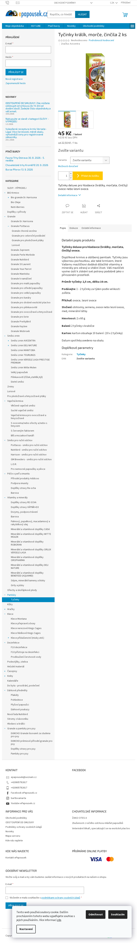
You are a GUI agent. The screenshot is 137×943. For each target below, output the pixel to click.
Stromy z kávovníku (17, 719)
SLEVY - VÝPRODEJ (16, 188)
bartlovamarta (18, 798)
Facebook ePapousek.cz (24, 793)
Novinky (10, 831)
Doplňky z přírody (16, 212)
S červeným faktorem (22, 431)
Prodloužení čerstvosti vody (26, 657)
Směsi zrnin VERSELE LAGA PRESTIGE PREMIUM (30, 361)
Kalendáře (12, 681)
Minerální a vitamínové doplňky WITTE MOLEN (31, 535)
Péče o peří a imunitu (18, 474)
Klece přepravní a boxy (23, 623)
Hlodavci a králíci (16, 724)
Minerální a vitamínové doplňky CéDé (30, 529)
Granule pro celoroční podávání (28, 236)
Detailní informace (67, 195)
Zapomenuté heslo (16, 83)
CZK (112, 2)
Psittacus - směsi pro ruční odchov (29, 445)
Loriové (16, 245)
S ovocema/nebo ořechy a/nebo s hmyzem (29, 424)
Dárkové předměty (17, 690)
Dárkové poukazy (20, 709)
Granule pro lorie (20, 317)
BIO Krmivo (13, 193)
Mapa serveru (13, 836)
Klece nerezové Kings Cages (26, 628)
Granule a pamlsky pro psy (21, 728)
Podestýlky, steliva (17, 662)
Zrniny (10, 386)
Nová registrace (14, 79)
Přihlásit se (16, 72)
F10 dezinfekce (19, 647)
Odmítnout (95, 914)
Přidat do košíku (90, 175)
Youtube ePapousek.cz (23, 803)
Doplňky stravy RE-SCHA (23, 502)
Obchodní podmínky (65, 2)
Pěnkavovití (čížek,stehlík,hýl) (27, 377)
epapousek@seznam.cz (24, 777)
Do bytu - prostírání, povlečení (23, 685)
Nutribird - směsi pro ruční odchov (29, 450)
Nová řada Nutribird (17, 714)
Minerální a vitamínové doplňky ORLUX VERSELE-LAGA (31, 551)
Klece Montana (19, 619)
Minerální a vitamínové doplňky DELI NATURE (29, 566)
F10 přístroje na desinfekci (25, 652)
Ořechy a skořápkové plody (22, 590)
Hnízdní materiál (15, 666)
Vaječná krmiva (15, 401)
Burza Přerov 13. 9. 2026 (19, 169)
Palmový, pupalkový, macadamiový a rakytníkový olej (30, 523)
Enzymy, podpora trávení (24, 512)
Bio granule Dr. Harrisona (24, 197)
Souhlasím (118, 914)
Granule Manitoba (20, 274)
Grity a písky (17, 585)
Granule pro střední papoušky (27, 288)
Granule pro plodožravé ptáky (28, 240)
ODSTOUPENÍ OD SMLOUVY (20, 822)
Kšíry (10, 604)
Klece (10, 614)
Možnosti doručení (68, 166)
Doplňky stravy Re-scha (23, 488)
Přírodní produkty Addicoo (25, 478)
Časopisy (12, 671)
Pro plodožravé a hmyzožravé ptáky (26, 396)
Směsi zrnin (13, 336)
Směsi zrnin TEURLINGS (23, 355)
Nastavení (26, 929)
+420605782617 (19, 782)
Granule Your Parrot (21, 269)
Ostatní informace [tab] (91, 228)
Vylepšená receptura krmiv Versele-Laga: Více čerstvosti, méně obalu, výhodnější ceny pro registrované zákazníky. (26, 133)
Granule (11, 216)
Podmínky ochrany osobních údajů (24, 827)
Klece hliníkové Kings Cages (26, 633)
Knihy (10, 676)
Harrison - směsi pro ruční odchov (29, 454)
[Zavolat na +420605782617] (11, 2)
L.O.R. (14, 464)
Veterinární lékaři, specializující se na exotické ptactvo (101, 828)
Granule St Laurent (21, 264)
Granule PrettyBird (21, 321)
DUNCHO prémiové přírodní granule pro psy (31, 742)
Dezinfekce (13, 643)
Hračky (11, 609)
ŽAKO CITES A (79, 818)
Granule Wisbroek (20, 331)
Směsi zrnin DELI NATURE (24, 345)
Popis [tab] (63, 228)
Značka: (70, 44)
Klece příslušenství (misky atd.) (27, 638)
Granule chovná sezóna (24, 231)
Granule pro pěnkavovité (24, 307)
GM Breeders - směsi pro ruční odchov (31, 459)
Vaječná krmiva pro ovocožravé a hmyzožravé (28, 417)
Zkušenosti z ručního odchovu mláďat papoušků (97, 823)
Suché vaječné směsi (22, 410)
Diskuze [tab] (74, 228)
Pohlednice (17, 700)
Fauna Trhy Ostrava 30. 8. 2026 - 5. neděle (25, 159)
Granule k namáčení (21, 278)
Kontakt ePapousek (16, 857)
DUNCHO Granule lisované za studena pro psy (30, 735)
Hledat (82, 14)
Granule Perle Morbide (23, 255)
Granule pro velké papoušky (26, 293)
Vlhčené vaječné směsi (23, 405)
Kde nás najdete (14, 840)
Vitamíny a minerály (17, 497)
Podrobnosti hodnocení (101, 40)
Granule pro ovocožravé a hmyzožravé (31, 312)
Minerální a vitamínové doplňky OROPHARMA (27, 558)
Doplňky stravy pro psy (23, 749)
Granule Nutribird (20, 259)
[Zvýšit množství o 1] (71, 174)
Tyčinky (15, 599)
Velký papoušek (19, 372)
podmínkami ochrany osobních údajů (60, 898)
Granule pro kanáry (21, 298)
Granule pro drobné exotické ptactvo (30, 302)
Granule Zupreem (20, 250)
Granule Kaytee (19, 326)
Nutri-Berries (17, 207)
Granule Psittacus (20, 226)
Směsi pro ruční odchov (19, 440)
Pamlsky (11, 595)
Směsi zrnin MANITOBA (23, 350)
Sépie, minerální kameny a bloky (28, 580)
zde (59, 920)
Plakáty (15, 695)
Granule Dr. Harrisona (22, 221)
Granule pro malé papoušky (25, 283)
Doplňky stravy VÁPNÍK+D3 (25, 507)
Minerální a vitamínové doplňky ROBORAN (27, 543)
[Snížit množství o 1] (71, 178)
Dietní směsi (17, 382)
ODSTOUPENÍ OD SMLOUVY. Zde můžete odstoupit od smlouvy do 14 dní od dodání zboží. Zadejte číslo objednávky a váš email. (28, 107)
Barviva (15, 493)
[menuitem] (14, 26)
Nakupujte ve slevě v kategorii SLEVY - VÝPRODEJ (27, 120)
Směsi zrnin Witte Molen (23, 367)
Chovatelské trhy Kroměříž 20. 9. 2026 (27, 165)
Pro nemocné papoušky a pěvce (28, 469)
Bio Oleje (16, 202)
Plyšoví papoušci (20, 704)
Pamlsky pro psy (19, 753)
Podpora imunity (19, 483)
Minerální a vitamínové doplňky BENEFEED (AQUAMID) (27, 574)
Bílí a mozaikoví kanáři (22, 435)
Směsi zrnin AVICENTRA (23, 340)
